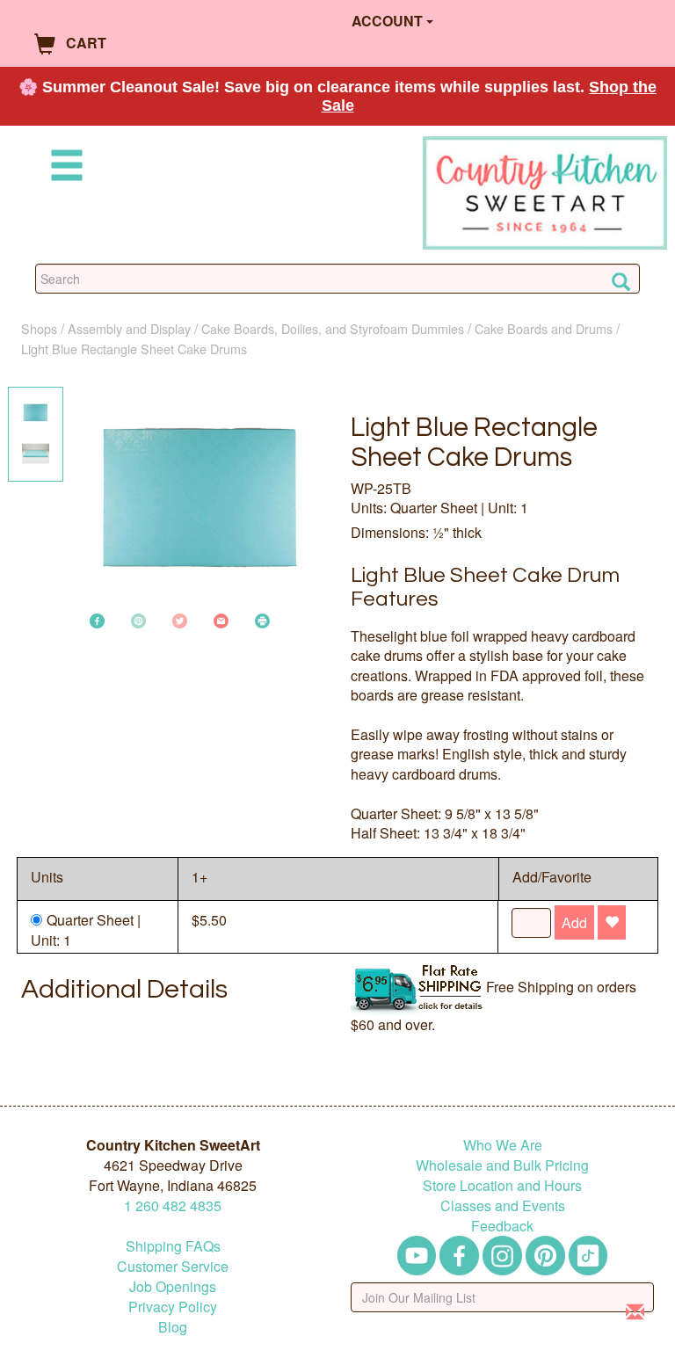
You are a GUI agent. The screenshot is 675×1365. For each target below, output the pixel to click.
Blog (172, 1327)
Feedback (502, 1226)
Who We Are (502, 1145)
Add (574, 922)
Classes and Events (502, 1205)
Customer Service (173, 1266)
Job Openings (172, 1286)
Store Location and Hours (502, 1185)
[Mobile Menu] (63, 168)
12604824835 (172, 1205)
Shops (39, 328)
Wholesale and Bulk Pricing (502, 1165)
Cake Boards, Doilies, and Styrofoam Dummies (332, 328)
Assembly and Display (129, 328)
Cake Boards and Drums (544, 328)
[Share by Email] (221, 619)
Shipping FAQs (173, 1246)
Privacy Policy (172, 1306)
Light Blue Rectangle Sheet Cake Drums (134, 348)
